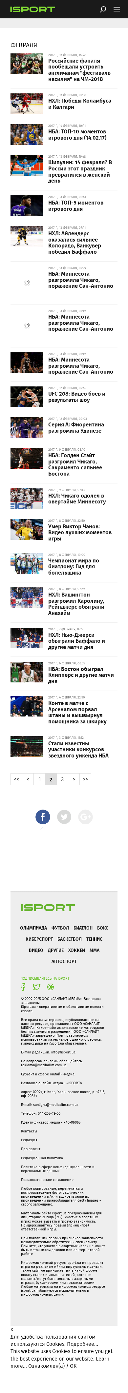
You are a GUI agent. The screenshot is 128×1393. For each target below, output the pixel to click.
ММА (94, 950)
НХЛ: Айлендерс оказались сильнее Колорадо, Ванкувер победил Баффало (74, 242)
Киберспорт (39, 938)
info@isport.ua (63, 1052)
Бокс (102, 927)
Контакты (29, 1131)
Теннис (94, 938)
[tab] (42, 817)
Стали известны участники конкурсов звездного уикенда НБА (78, 749)
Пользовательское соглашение (47, 1179)
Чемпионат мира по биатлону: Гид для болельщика (73, 566)
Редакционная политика (42, 1158)
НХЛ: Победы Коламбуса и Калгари (79, 103)
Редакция (29, 1140)
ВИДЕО (36, 950)
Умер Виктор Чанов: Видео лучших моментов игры (80, 532)
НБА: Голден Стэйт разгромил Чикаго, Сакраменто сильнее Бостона (75, 464)
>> (85, 779)
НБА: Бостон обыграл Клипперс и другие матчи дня (81, 674)
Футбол (60, 927)
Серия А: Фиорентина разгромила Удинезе (76, 427)
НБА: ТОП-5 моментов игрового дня (75, 205)
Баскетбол (69, 938)
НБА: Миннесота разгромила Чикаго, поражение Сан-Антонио (80, 279)
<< (16, 779)
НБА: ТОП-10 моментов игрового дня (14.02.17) (77, 134)
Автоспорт (64, 961)
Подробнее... (82, 1344)
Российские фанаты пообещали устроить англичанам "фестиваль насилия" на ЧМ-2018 (79, 69)
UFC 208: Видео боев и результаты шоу (76, 396)
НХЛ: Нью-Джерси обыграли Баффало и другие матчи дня (76, 640)
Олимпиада (33, 927)
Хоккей (76, 950)
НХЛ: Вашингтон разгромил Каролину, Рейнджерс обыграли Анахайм (76, 603)
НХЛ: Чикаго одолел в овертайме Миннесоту (77, 498)
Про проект (30, 1148)
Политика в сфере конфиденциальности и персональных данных (58, 1168)
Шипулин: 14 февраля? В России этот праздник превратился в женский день (80, 171)
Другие (56, 950)
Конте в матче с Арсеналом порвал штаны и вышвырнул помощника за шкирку (77, 711)
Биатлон (83, 927)
